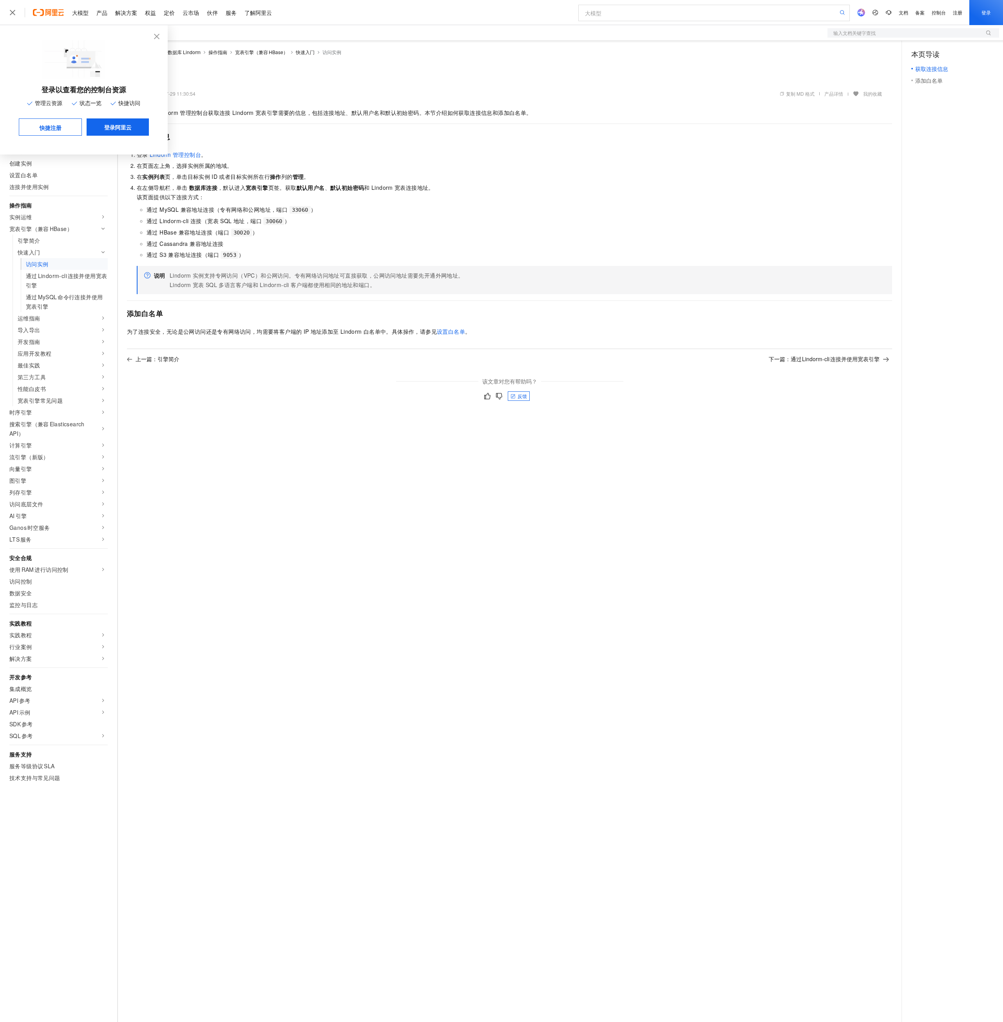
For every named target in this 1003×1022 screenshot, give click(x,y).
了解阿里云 (258, 12)
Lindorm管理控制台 (175, 154)
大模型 (80, 12)
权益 (150, 12)
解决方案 (126, 12)
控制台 (939, 12)
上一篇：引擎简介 (157, 359)
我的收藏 (872, 93)
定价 (169, 12)
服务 (231, 12)
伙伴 (212, 12)
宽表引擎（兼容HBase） (261, 52)
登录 (986, 12)
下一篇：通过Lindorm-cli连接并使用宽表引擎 (824, 359)
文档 (903, 12)
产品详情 (833, 93)
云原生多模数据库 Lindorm (172, 52)
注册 (957, 12)
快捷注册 (51, 127)
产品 (101, 12)
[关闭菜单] (12, 12)
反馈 (522, 396)
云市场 (191, 12)
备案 (920, 12)
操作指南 (217, 52)
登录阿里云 (118, 127)
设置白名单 (451, 331)
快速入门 (305, 52)
